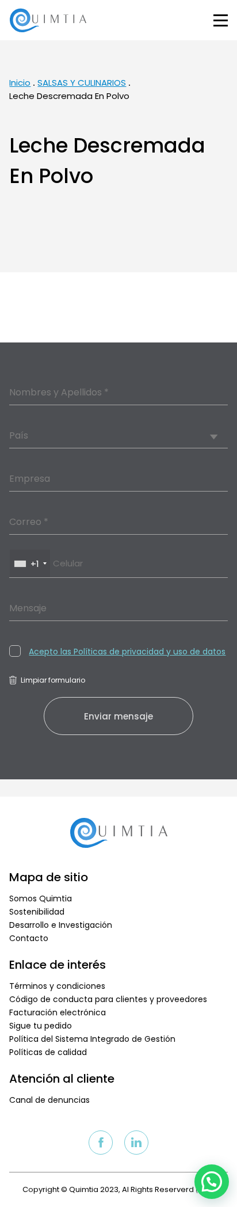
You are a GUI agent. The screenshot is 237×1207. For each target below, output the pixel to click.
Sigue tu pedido (40, 1025)
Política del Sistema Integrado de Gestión (92, 1039)
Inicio (19, 83)
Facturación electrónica (57, 1012)
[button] (211, 1181)
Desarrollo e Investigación (60, 925)
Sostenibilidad (36, 911)
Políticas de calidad (48, 1052)
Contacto (28, 938)
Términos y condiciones (57, 986)
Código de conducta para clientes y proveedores (108, 999)
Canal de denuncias (49, 1100)
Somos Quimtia (40, 898)
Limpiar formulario (53, 680)
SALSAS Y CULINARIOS (81, 83)
